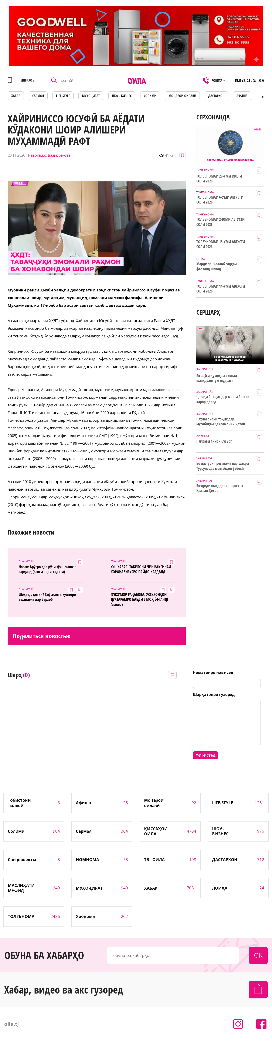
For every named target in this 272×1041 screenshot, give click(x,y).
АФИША (242, 95)
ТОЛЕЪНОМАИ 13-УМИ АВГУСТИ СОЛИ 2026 (220, 244)
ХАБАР (15, 95)
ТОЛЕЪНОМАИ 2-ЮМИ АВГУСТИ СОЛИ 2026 (220, 222)
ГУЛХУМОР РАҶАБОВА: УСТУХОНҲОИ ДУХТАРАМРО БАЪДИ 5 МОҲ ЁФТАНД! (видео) (139, 599)
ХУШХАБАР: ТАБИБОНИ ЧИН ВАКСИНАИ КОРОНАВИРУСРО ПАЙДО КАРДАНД (141, 569)
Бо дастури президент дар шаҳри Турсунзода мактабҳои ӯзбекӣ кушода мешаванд (222, 466)
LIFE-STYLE (63, 95)
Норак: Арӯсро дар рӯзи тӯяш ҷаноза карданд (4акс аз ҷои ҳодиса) (47, 569)
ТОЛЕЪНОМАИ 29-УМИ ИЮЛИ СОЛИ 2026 (219, 179)
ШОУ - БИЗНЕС (122, 95)
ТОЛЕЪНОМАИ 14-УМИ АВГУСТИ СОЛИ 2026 (220, 289)
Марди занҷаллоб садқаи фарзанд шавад (216, 266)
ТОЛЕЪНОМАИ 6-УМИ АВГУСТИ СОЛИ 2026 (219, 200)
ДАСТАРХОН (216, 95)
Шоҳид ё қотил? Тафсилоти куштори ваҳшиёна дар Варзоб (47, 597)
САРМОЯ (38, 95)
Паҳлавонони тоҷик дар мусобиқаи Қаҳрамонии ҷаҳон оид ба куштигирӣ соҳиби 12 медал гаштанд (220, 422)
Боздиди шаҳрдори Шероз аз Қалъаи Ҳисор (219, 488)
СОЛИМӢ (150, 95)
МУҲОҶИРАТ (91, 95)
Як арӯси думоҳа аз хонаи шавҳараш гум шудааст (216, 378)
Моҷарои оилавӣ (182, 95)
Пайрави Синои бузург (214, 441)
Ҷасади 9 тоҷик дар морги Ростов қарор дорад (222, 399)
